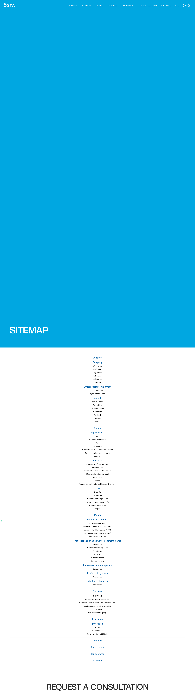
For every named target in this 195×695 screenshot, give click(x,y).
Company (73, 6)
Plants (99, 6)
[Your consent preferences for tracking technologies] (2, 521)
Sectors (86, 6)
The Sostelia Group (148, 6)
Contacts (166, 6)
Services (112, 6)
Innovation (127, 6)
